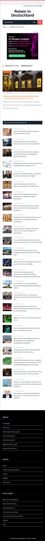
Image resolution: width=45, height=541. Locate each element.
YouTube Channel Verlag (10, 512)
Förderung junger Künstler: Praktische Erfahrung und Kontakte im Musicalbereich (27, 143)
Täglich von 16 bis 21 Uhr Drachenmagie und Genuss (27, 319)
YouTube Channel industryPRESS (13, 516)
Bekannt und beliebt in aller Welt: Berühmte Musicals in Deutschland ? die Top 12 (21, 97)
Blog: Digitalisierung (9, 508)
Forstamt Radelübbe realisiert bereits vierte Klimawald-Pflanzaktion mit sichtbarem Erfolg (28, 241)
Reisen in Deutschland (22, 13)
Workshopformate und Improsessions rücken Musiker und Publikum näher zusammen (28, 373)
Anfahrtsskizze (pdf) (9, 436)
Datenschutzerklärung (9, 448)
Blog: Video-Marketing (9, 504)
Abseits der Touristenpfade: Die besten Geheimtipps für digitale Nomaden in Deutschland (25, 196)
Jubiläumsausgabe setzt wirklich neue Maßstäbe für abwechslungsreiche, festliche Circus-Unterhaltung (27, 308)
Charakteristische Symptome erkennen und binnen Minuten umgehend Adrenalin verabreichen (27, 219)
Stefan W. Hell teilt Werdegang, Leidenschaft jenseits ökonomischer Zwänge (27, 263)
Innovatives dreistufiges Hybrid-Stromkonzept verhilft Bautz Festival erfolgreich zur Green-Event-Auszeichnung (27, 274)
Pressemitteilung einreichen (11, 470)
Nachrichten (6, 482)
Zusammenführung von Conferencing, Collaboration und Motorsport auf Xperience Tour (27, 297)
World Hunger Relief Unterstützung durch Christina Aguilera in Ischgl (26, 132)
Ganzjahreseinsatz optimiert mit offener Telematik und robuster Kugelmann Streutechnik (26, 231)
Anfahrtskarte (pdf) (8, 440)
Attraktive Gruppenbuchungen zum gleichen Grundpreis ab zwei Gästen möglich (27, 175)
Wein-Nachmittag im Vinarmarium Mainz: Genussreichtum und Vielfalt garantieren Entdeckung (26, 208)
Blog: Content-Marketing (10, 500)
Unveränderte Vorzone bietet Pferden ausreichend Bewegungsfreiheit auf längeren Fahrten (27, 285)
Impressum (6, 427)
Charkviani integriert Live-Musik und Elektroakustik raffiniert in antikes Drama (26, 185)
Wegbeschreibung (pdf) (10, 444)
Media (4, 466)
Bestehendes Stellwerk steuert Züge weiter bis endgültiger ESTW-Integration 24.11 (28, 164)
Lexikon (5, 474)
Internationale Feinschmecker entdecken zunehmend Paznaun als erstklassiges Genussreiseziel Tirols (26, 154)
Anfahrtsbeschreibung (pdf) (11, 432)
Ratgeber (5, 478)
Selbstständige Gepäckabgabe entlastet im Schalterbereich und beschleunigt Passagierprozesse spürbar (27, 340)
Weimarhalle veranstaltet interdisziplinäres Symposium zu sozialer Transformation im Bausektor (27, 395)
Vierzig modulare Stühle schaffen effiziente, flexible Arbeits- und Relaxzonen (27, 351)
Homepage (6, 423)
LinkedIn (5, 520)
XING (4, 525)
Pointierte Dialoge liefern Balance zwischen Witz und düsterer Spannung (27, 329)
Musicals (7, 72)
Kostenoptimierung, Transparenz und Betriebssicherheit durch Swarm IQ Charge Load (27, 252)
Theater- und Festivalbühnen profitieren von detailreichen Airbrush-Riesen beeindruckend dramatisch (27, 384)
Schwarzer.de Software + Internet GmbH (23, 538)
